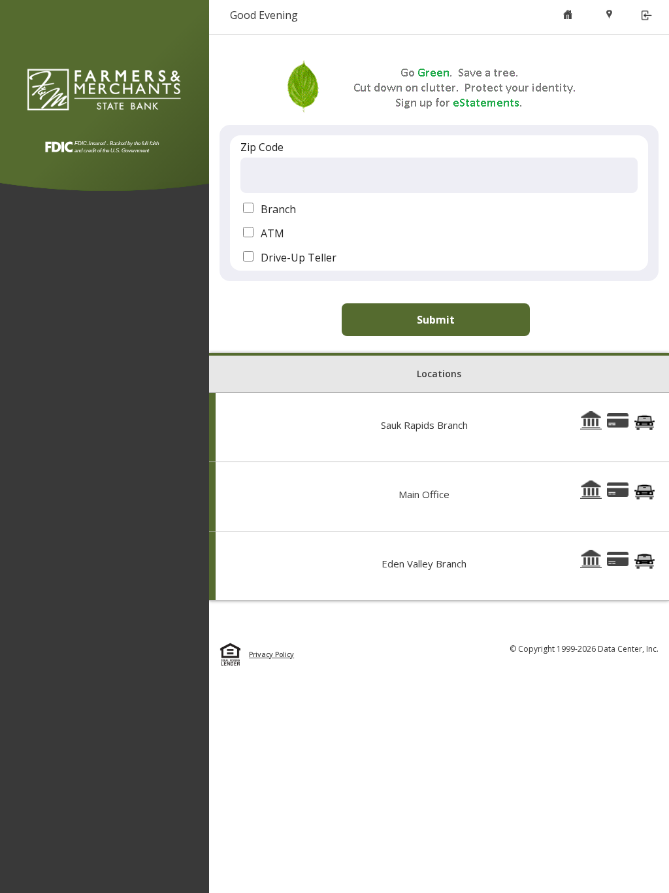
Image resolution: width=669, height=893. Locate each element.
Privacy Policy (271, 654)
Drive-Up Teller (298, 257)
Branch (278, 209)
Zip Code (262, 147)
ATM (272, 233)
